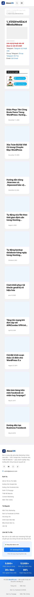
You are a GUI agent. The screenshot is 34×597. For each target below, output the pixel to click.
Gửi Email (14, 58)
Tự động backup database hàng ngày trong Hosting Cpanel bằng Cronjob (17, 252)
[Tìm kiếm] (17, 3)
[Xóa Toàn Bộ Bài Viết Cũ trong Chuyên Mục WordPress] (17, 134)
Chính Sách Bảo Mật (8, 520)
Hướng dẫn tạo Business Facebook (16, 426)
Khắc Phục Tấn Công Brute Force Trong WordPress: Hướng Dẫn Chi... (17, 112)
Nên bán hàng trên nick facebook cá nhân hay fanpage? (16, 393)
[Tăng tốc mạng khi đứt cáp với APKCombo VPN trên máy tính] (17, 309)
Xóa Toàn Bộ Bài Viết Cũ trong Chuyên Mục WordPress (17, 147)
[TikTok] (17, 466)
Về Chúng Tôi (6, 516)
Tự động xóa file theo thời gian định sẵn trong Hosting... (17, 217)
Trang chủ (13, 586)
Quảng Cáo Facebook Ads (10, 487)
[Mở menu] (22, 3)
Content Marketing (8, 496)
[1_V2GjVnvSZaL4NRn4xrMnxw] (17, 38)
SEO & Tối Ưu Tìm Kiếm (9, 481)
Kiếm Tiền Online (7, 500)
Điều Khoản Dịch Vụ (8, 523)
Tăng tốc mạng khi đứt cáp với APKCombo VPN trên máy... (17, 323)
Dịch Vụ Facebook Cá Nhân (10, 513)
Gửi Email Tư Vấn (18, 550)
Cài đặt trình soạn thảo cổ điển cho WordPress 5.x (15, 357)
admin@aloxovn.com (10, 471)
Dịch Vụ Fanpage (11, 594)
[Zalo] (13, 466)
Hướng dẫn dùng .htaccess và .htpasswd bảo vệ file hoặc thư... (15, 182)
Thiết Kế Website (7, 493)
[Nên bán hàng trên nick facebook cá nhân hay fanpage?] (17, 379)
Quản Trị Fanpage (7, 490)
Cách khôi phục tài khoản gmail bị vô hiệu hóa (16, 287)
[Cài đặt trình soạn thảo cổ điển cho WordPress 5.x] (17, 344)
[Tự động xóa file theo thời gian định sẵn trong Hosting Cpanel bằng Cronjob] (17, 204)
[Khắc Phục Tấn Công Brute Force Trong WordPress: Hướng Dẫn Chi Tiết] (17, 99)
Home (8, 10)
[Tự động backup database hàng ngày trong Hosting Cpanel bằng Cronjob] (17, 239)
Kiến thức (23, 586)
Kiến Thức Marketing (8, 510)
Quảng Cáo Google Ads (9, 484)
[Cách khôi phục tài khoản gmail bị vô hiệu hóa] (17, 274)
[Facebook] (4, 466)
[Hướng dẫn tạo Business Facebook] (17, 414)
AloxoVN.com (13, 579)
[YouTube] (8, 466)
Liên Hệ (4, 526)
